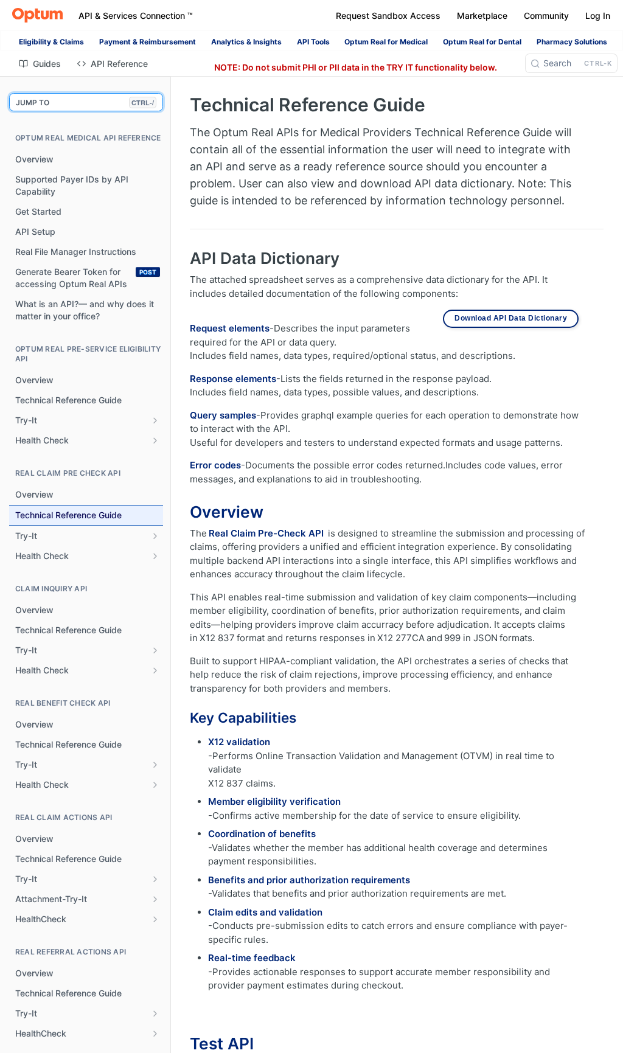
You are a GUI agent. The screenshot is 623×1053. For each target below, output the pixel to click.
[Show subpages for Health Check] (155, 440)
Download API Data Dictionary (510, 318)
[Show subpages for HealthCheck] (155, 919)
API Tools (313, 41)
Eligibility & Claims (51, 41)
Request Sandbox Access (388, 15)
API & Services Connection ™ (135, 15)
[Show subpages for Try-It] (155, 420)
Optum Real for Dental (482, 41)
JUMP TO (85, 102)
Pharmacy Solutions (572, 41)
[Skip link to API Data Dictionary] (181, 258)
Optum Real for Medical (386, 41)
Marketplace (482, 15)
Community (546, 15)
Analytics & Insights (246, 41)
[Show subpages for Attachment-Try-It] (155, 899)
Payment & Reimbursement (147, 41)
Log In (597, 15)
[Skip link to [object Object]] (181, 512)
